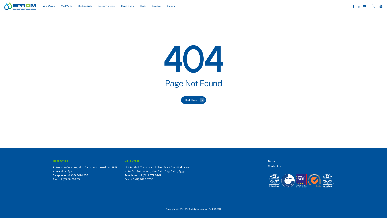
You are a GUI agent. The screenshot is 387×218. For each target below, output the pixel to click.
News (271, 161)
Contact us (274, 166)
